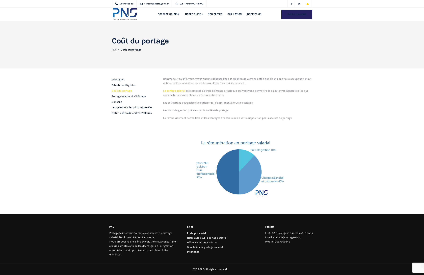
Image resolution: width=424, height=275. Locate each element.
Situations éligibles (123, 85)
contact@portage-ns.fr (286, 237)
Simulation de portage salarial (205, 247)
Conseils (117, 101)
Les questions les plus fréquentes (132, 107)
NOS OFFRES (215, 14)
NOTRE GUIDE (193, 14)
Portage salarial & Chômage (129, 96)
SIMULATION (234, 14)
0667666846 (282, 241)
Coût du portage (122, 90)
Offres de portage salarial (202, 242)
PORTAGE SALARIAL (169, 14)
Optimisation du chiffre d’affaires (132, 113)
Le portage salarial (174, 90)
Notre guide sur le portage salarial (207, 237)
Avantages (118, 79)
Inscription (193, 251)
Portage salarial (196, 233)
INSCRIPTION (254, 14)
